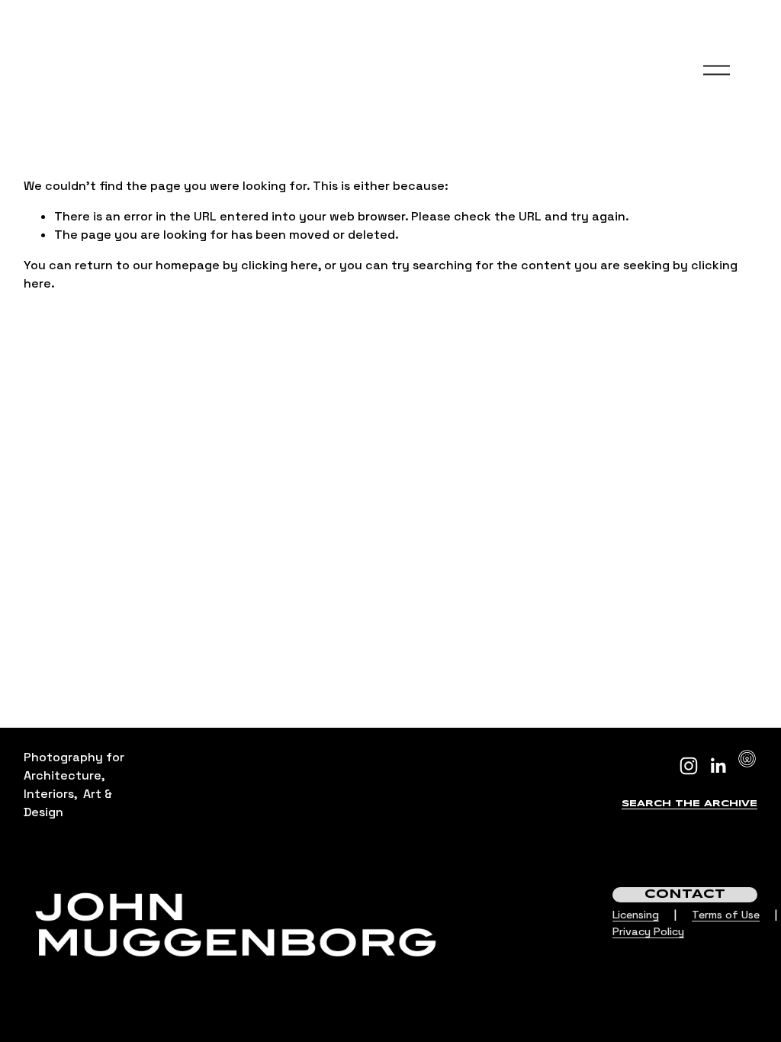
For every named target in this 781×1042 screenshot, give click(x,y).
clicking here (279, 265)
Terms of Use (726, 914)
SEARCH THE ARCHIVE (689, 803)
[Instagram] (689, 766)
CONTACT (684, 894)
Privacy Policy (648, 931)
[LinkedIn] (718, 766)
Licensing (635, 914)
